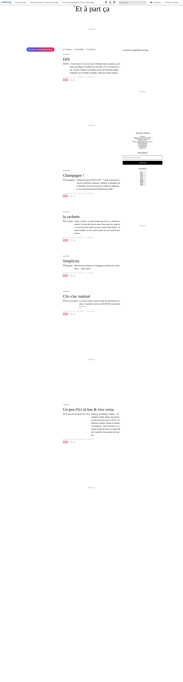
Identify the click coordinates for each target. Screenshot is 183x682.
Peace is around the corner (142, 137)
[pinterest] (114, 2)
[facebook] (106, 2)
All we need (143, 140)
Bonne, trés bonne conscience (143, 141)
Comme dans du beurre (142, 139)
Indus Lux (142, 148)
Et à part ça (67, 49)
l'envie (142, 136)
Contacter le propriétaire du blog (135, 50)
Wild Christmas (142, 143)
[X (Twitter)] (110, 2)
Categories (79, 49)
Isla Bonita (142, 147)
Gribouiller (142, 144)
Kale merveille (143, 145)
